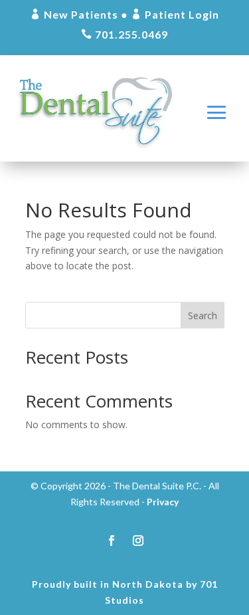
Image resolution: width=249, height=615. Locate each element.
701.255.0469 (124, 34)
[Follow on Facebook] (111, 540)
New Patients (74, 14)
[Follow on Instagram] (138, 540)
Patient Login (175, 14)
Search (202, 315)
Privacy (163, 501)
